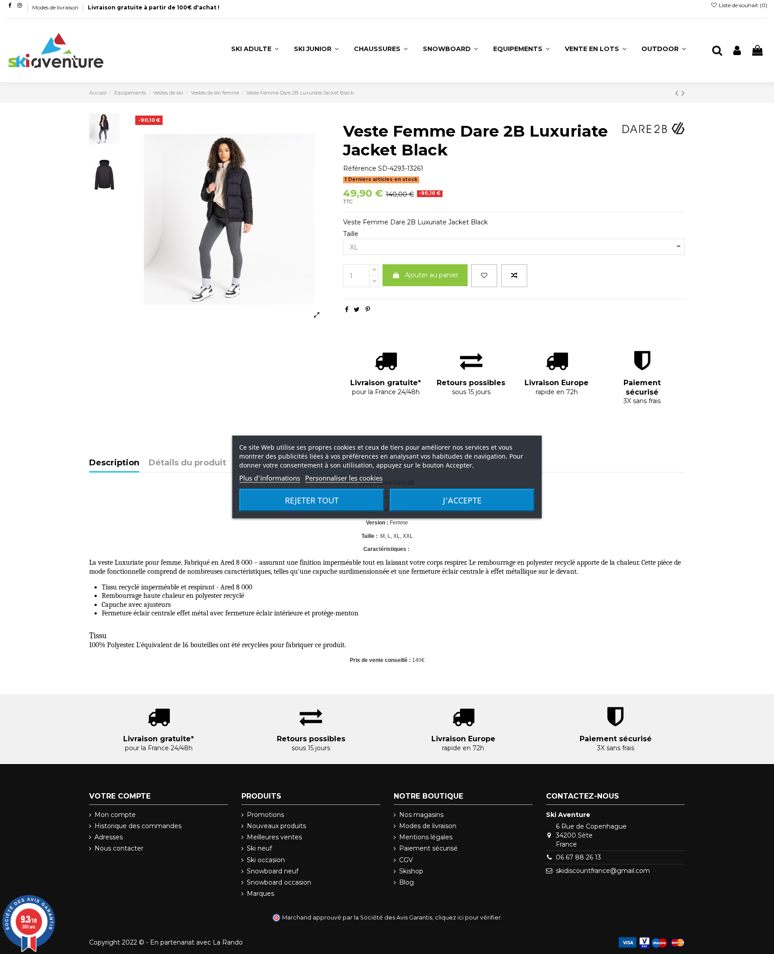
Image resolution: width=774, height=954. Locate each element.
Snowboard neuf (272, 871)
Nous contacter (119, 848)
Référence (359, 168)
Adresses (109, 837)
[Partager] (346, 309)
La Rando (228, 942)
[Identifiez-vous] (737, 51)
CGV (406, 860)
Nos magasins (421, 815)
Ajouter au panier (431, 275)
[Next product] (683, 93)
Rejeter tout (312, 500)
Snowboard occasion (279, 882)
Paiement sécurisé (428, 848)
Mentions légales (425, 837)
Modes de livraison (56, 7)
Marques (260, 894)
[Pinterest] (368, 309)
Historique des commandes (138, 826)
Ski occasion (266, 860)
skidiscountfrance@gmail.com (603, 871)
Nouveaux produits (276, 826)
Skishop (411, 871)
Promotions (265, 815)
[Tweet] (357, 309)
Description (114, 463)
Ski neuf (259, 848)
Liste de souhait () (742, 5)
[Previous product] (678, 93)
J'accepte (462, 500)
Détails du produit (187, 463)
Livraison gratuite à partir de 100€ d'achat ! (153, 7)
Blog (406, 882)
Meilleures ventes (274, 837)
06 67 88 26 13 (578, 857)
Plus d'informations (269, 477)
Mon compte (115, 815)
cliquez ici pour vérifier (468, 917)
